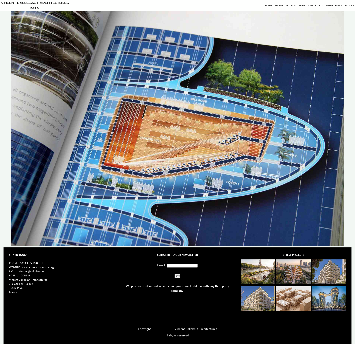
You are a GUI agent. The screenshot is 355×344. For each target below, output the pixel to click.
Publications (334, 5)
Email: (161, 265)
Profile (279, 5)
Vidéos (319, 5)
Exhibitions (306, 5)
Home (268, 5)
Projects (291, 5)
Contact (349, 5)
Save (177, 276)
